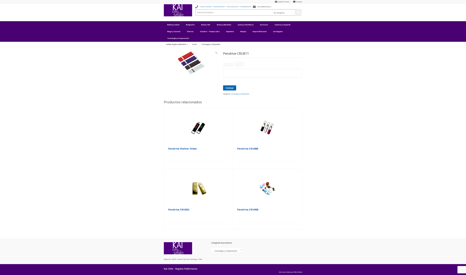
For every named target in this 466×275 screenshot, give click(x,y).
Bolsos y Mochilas (224, 25)
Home (194, 44)
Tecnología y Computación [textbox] (225, 251)
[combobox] (226, 250)
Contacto (298, 2)
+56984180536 (219, 7)
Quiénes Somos (283, 2)
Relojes (243, 31)
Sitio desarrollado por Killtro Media (290, 272)
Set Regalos (278, 31)
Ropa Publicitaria (260, 31)
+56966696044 (245, 7)
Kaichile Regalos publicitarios (176, 44)
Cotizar (230, 87)
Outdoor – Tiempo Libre (210, 31)
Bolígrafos (190, 25)
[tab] (228, 64)
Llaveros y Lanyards (282, 25)
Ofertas (190, 31)
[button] (216, 53)
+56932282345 (232, 7)
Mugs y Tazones (173, 31)
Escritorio (264, 25)
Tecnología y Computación (178, 38)
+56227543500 (205, 7)
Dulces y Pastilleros (246, 25)
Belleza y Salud (173, 25)
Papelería (230, 31)
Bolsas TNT (205, 25)
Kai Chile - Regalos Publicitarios (180, 268)
